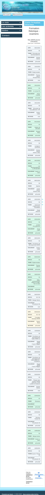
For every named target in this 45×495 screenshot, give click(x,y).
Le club (11, 22)
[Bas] (42, 204)
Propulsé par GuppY (8, 494)
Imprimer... (38, 478)
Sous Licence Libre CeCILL (31, 494)
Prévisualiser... (39, 474)
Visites (11, 30)
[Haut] (42, 199)
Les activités (11, 26)
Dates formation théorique (32, 23)
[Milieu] (42, 202)
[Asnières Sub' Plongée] (22, 7)
